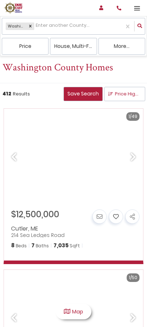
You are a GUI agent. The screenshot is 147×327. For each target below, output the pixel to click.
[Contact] (99, 216)
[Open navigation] (137, 8)
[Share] (132, 216)
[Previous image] (14, 158)
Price (25, 46)
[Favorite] (116, 216)
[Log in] (101, 8)
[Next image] (133, 158)
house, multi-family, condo (75, 46)
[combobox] (36, 26)
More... (122, 46)
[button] (30, 26)
